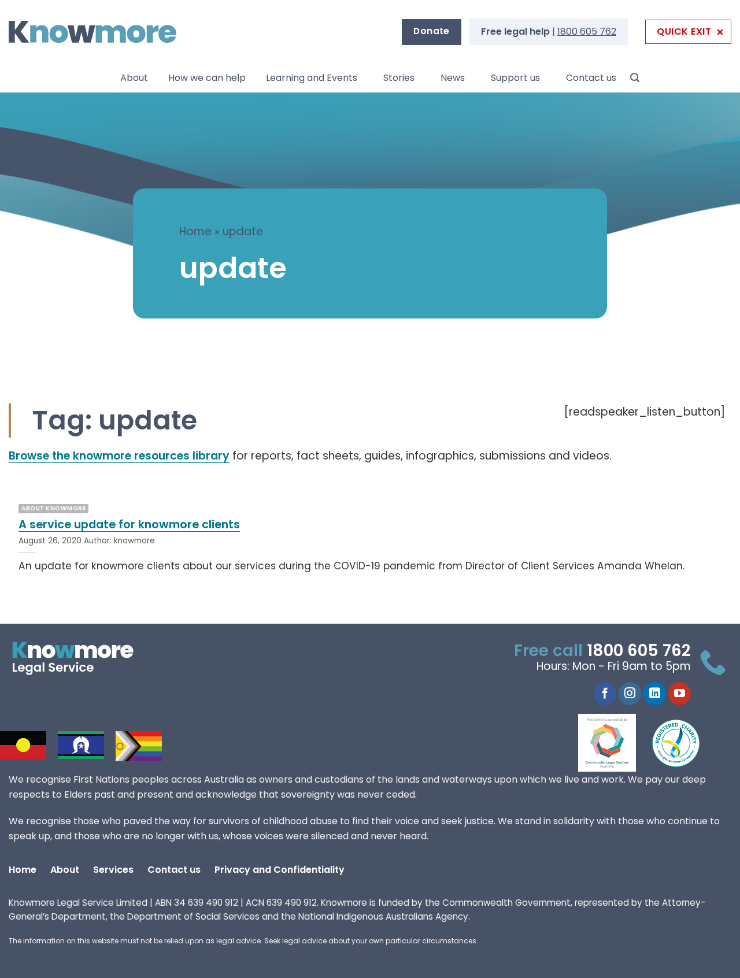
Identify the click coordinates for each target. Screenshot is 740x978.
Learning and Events (311, 77)
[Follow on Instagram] (630, 693)
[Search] (634, 77)
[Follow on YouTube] (679, 693)
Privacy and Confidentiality (279, 869)
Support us (515, 77)
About (134, 77)
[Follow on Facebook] (605, 693)
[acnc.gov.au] (676, 743)
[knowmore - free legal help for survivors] (79, 658)
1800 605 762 (586, 31)
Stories (399, 77)
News (453, 77)
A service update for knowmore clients (129, 524)
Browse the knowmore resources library (119, 456)
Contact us (591, 77)
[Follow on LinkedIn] (654, 693)
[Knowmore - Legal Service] (92, 32)
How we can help (207, 77)
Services (113, 869)
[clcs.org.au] (615, 743)
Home (195, 231)
